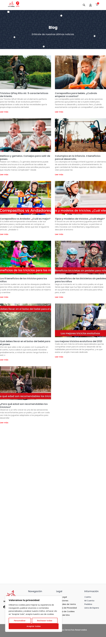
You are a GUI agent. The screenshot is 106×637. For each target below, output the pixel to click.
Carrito (87, 597)
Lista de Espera (91, 607)
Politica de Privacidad (66, 607)
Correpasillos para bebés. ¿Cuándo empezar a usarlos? (76, 95)
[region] (33, 614)
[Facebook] (4, 607)
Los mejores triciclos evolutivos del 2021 (78, 341)
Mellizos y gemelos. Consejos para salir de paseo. (25, 157)
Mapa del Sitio (63, 615)
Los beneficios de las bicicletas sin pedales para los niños (80, 280)
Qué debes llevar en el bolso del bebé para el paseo (25, 343)
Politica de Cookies (65, 611)
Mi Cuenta (89, 600)
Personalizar (20, 620)
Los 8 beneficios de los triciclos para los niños (23, 280)
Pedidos (88, 604)
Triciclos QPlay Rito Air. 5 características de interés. (24, 95)
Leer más (4, 112)
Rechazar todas (44, 620)
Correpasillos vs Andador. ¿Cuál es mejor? (25, 218)
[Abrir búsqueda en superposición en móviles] (84, 5)
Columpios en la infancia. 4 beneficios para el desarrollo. (77, 157)
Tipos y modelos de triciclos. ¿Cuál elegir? (80, 218)
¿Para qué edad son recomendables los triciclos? (24, 405)
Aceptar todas (34, 626)
